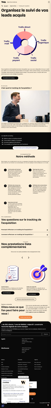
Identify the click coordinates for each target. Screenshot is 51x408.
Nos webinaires (21, 373)
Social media (4, 377)
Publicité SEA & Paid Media (6, 373)
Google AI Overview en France (24, 362)
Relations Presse (4, 368)
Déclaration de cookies (20, 390)
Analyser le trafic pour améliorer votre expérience (13, 394)
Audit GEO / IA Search (22, 364)
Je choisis (8, 401)
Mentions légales (14, 402)
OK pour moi (22, 401)
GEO (2, 364)
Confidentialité (32, 402)
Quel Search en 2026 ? (22, 366)
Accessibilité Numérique (23, 368)
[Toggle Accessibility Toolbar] (48, 405)
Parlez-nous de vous (25, 317)
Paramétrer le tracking (8, 78)
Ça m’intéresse (7, 292)
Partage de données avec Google (10, 396)
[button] (2, 405)
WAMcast (20, 371)
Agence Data (13, 5)
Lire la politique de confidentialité (9, 390)
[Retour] (2, 6)
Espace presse (37, 368)
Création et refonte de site (6, 375)
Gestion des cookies (23, 402)
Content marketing (5, 366)
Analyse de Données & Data (7, 371)
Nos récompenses (38, 366)
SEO (2, 362)
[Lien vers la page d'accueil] (4, 403)
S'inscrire (46, 334)
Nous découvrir (37, 362)
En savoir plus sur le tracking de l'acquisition (25, 147)
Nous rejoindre (37, 364)
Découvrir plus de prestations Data (25, 299)
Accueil (6, 5)
